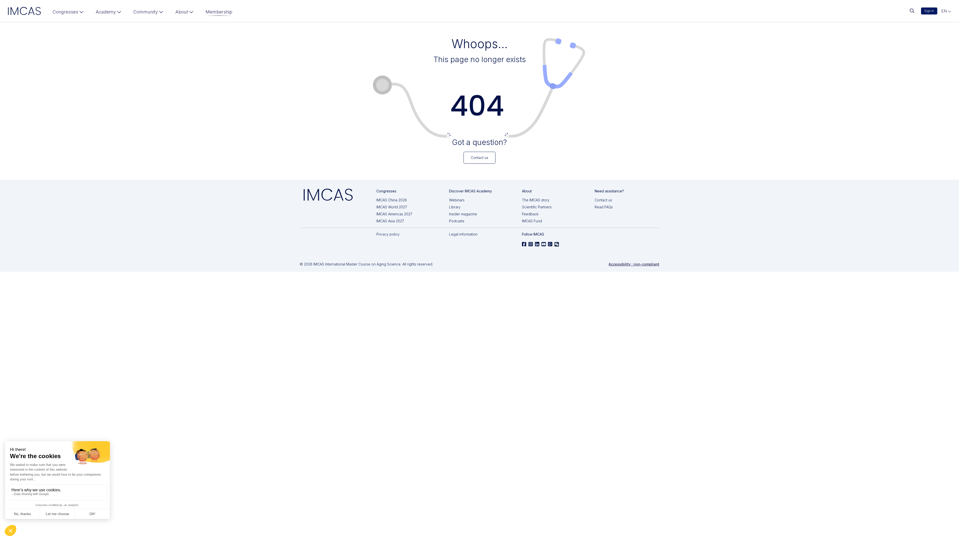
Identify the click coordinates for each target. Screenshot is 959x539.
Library (455, 207)
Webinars (457, 200)
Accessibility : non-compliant (634, 264)
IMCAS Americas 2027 (394, 214)
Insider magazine (463, 214)
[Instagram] (530, 244)
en (944, 10)
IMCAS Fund (532, 221)
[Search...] (912, 11)
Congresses (65, 11)
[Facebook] (524, 244)
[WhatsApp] (550, 244)
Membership (219, 11)
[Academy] (108, 13)
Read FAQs (604, 207)
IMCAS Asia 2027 (390, 221)
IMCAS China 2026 (391, 200)
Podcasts (456, 221)
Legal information (463, 234)
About (181, 11)
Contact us (603, 200)
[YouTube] (543, 244)
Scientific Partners (537, 207)
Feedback (530, 214)
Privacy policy (388, 234)
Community (145, 11)
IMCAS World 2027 (391, 207)
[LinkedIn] (537, 244)
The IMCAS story (535, 200)
